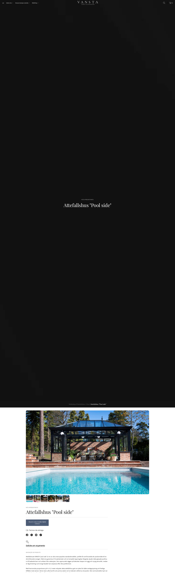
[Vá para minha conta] (167, 3)
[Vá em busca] (164, 3)
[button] (164, 3)
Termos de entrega (36, 530)
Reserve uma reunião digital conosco (37, 523)
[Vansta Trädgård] (87, 3)
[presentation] (87, 452)
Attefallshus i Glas (83, 404)
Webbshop (72, 404)
